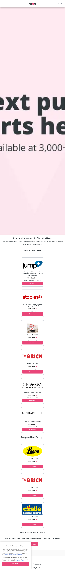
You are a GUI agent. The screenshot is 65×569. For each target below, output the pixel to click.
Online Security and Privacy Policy (13, 554)
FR (62, 4)
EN (59, 4)
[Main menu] (2, 3)
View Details (31, 278)
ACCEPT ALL (15, 563)
